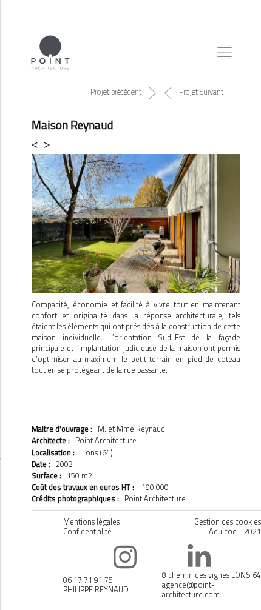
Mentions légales (91, 521)
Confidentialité (87, 531)
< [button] (37, 143)
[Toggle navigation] (225, 52)
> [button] (46, 143)
